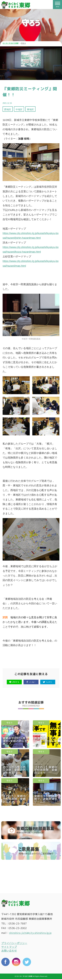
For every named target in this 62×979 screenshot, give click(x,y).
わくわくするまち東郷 (10, 43)
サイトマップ (9, 947)
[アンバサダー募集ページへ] (31, 830)
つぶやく (49, 682)
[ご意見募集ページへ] (31, 851)
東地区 (30, 109)
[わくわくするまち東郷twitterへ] (27, 962)
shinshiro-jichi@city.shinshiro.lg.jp (30, 933)
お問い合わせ (9, 950)
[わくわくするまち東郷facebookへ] (5, 962)
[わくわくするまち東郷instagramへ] (16, 962)
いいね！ (32, 682)
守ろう (9, 722)
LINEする (15, 682)
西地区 (7, 109)
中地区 (19, 109)
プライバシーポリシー (14, 943)
